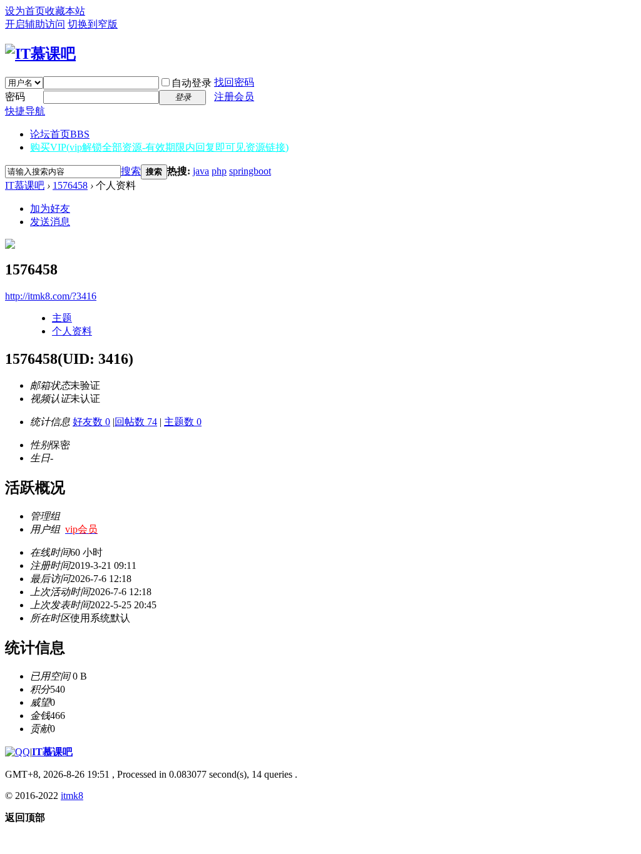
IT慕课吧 (24, 185)
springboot (250, 171)
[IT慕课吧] (40, 54)
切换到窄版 (93, 24)
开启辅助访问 (35, 24)
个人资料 (72, 331)
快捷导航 (25, 111)
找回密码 (234, 82)
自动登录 (192, 83)
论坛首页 (60, 134)
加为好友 (50, 208)
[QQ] (17, 751)
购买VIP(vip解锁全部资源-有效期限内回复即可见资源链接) (159, 147)
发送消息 (50, 221)
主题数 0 (183, 421)
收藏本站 (65, 11)
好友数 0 (91, 421)
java (201, 171)
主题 (62, 318)
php (219, 171)
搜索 (131, 171)
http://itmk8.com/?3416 (50, 296)
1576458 (70, 185)
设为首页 (25, 11)
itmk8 (72, 795)
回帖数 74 (136, 421)
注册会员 (234, 96)
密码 (15, 96)
